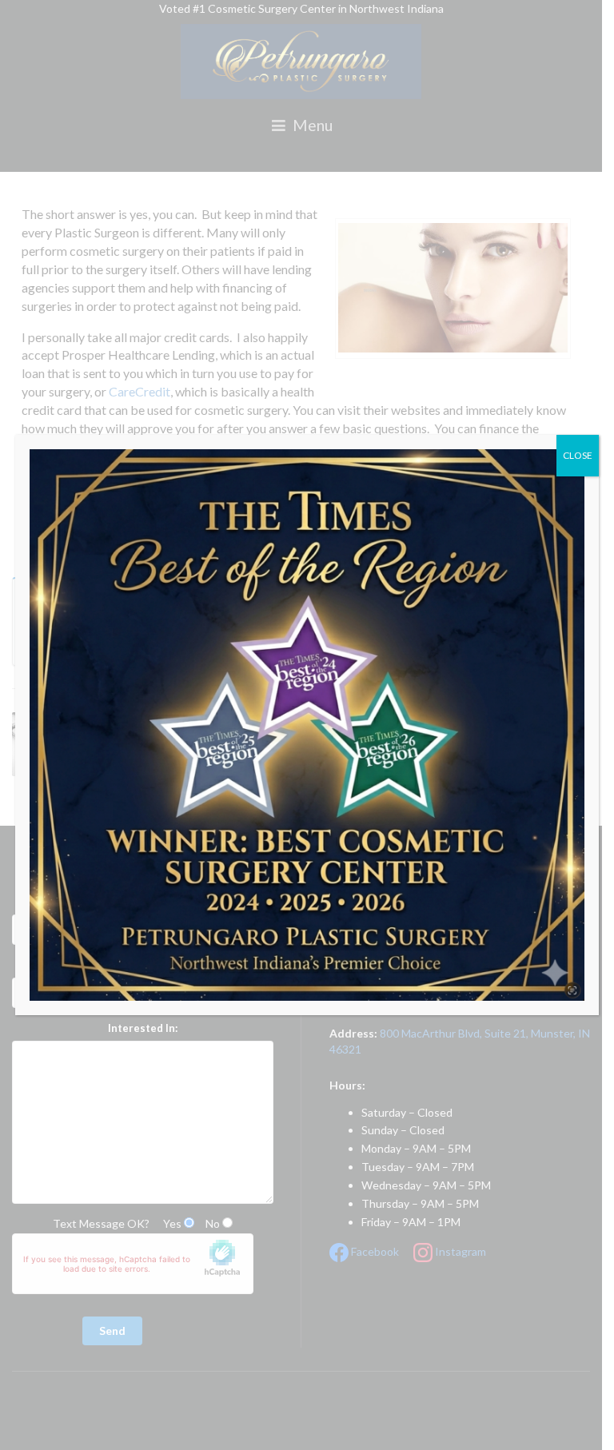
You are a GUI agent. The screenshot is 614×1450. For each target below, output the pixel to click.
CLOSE (577, 455)
